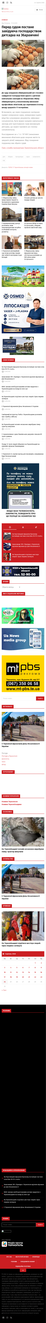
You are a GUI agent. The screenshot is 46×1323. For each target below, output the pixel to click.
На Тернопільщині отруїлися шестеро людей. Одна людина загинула (22, 398)
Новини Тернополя (10, 802)
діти (4, 157)
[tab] (9, 527)
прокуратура (19, 157)
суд (4, 160)
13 (23, 972)
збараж (10, 157)
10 (5, 972)
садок (28, 157)
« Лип (4, 990)
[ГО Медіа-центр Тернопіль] (23, 1243)
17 (4, 977)
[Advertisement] (23, 1038)
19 (17, 977)
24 (5, 982)
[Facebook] (3, 2)
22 (35, 977)
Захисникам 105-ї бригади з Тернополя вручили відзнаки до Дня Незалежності (23, 378)
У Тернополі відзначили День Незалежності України (20, 406)
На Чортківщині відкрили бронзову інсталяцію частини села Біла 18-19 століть (23, 368)
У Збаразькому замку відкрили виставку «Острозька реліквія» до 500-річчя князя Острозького (33, 255)
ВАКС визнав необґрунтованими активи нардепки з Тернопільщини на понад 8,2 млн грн (20, 388)
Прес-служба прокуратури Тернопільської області (23, 148)
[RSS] (11, 2)
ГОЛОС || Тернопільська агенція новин (20, 167)
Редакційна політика (23, 1266)
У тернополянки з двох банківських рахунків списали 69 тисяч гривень (22, 435)
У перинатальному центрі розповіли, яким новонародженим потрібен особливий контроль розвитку (11, 228)
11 (10, 972)
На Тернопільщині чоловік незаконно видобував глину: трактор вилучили (21, 425)
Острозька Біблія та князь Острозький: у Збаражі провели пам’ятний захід (33, 226)
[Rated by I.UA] (23, 1232)
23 (41, 977)
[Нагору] (23, 1270)
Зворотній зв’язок (22, 1257)
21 (29, 977)
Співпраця (36, 1257)
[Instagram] (7, 2)
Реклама (14, 1261)
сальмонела (36, 157)
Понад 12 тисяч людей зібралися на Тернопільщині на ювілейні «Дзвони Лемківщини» (20, 445)
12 (17, 972)
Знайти (40, 698)
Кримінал (5, 20)
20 (23, 977)
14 (29, 972)
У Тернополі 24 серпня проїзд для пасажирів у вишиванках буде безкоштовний (23, 455)
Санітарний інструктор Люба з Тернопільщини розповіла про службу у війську (22, 415)
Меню (41, 10)
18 (11, 977)
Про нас (9, 1257)
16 (41, 972)
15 (35, 972)
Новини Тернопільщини (11, 804)
